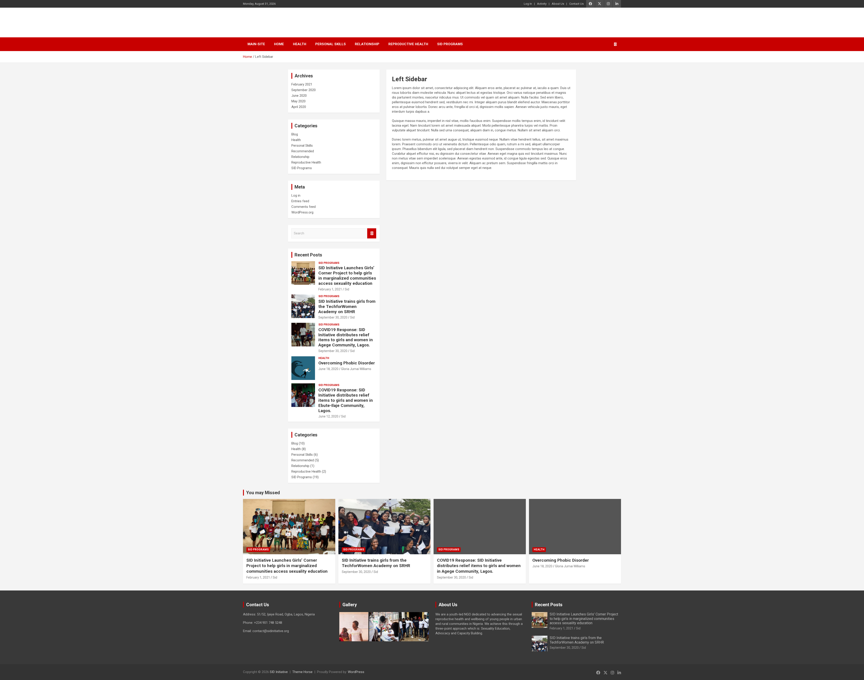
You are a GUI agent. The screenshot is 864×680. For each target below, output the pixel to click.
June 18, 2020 (328, 369)
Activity (542, 3)
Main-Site (256, 44)
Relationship (367, 44)
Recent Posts (308, 255)
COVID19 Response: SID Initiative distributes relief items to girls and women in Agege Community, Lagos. (345, 337)
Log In (528, 3)
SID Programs (450, 44)
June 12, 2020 (328, 416)
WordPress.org (302, 212)
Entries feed (300, 201)
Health (299, 44)
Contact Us (576, 3)
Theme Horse (302, 672)
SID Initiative (268, 22)
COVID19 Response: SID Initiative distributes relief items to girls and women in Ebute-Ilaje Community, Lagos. (345, 400)
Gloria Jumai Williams (356, 369)
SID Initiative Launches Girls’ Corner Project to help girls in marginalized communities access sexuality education (347, 275)
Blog (294, 134)
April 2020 (298, 107)
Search (371, 233)
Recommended (302, 151)
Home (279, 44)
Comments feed (303, 207)
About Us (558, 3)
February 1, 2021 (330, 289)
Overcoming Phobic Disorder (346, 363)
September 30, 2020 (332, 317)
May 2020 (298, 101)
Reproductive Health (408, 44)
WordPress (356, 672)
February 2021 (301, 84)
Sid (347, 289)
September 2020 (303, 90)
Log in (295, 195)
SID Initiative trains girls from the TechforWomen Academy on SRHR (347, 306)
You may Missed (263, 492)
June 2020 (299, 96)
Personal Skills (330, 44)
